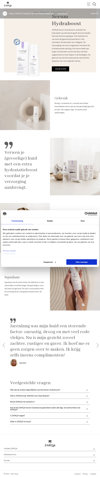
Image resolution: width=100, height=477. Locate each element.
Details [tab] (50, 221)
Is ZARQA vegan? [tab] (17, 415)
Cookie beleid (9, 254)
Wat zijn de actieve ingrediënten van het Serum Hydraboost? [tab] (35, 390)
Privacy (85, 474)
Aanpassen (48, 262)
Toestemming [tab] (17, 221)
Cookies (93, 474)
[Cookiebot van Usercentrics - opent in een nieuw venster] (86, 214)
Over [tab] (83, 221)
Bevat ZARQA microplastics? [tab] (22, 401)
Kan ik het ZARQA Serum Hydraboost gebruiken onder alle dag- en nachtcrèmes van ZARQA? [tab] (45, 408)
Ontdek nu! (63, 13)
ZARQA (9, 4)
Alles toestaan (82, 262)
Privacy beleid (9, 251)
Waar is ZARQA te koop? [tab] (20, 421)
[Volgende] (97, 345)
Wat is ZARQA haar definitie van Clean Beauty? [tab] (29, 395)
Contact (77, 474)
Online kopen (60, 69)
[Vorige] (3, 345)
